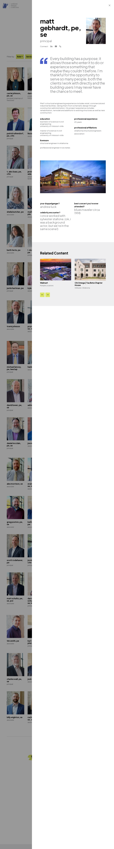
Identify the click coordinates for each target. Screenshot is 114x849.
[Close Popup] (109, 5)
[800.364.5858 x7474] (60, 46)
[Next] (47, 295)
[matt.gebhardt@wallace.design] (55, 46)
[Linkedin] (51, 46)
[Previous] (42, 295)
